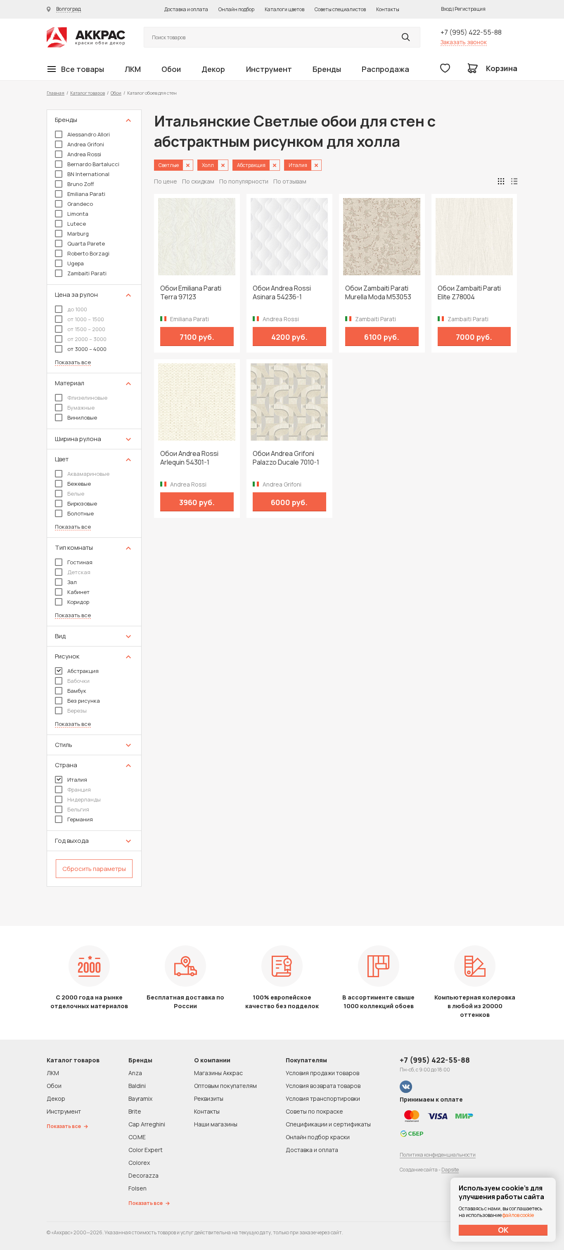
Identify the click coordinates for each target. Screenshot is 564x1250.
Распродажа (385, 69)
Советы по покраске (314, 1111)
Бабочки (78, 681)
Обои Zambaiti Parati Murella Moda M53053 (378, 292)
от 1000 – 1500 (85, 319)
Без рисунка (83, 700)
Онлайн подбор (236, 9)
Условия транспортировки (323, 1098)
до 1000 (77, 309)
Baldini (137, 1086)
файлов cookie (518, 1215)
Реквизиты (208, 1098)
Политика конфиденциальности (438, 1154)
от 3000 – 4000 (87, 349)
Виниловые (82, 417)
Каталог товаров (87, 93)
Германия (80, 819)
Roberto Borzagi (88, 253)
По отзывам (289, 181)
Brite (134, 1111)
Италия (77, 779)
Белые (75, 493)
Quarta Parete (86, 243)
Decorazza (143, 1175)
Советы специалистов (340, 9)
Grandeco (80, 204)
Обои (171, 69)
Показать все (73, 362)
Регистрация (470, 8)
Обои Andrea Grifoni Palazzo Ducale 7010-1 (286, 458)
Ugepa (75, 263)
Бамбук (76, 690)
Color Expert (145, 1150)
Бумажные (81, 407)
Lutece (76, 223)
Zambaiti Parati (87, 273)
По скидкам (198, 181)
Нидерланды (84, 799)
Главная (55, 93)
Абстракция (83, 671)
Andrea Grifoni (85, 144)
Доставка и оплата (186, 9)
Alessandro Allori (88, 134)
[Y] (406, 37)
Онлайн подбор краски (318, 1137)
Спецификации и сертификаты (328, 1124)
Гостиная (79, 562)
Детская (78, 572)
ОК (503, 1230)
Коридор (78, 602)
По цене (165, 181)
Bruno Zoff (80, 184)
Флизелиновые (87, 397)
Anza (135, 1073)
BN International (88, 174)
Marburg (78, 233)
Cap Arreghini (146, 1124)
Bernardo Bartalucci (93, 164)
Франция (79, 789)
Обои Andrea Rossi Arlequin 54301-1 (189, 458)
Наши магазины (215, 1124)
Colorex (139, 1163)
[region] (94, 498)
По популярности (243, 181)
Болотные (80, 513)
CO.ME (137, 1137)
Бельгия (78, 809)
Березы (77, 710)
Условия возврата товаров (323, 1086)
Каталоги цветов (284, 9)
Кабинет (78, 592)
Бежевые (79, 483)
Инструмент (269, 69)
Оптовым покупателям (225, 1086)
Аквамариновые (88, 473)
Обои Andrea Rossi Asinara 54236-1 (282, 292)
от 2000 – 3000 (87, 339)
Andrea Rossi (84, 154)
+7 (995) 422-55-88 (471, 32)
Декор (213, 69)
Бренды (327, 69)
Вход (446, 8)
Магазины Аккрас (218, 1073)
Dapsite (450, 1169)
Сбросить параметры (94, 868)
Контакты (387, 9)
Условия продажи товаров (322, 1073)
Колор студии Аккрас (86, 37)
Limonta (77, 213)
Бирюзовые (82, 503)
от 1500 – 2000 (86, 329)
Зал (72, 582)
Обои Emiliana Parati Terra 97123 (190, 292)
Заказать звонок (464, 42)
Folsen (137, 1188)
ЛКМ (133, 69)
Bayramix (140, 1098)
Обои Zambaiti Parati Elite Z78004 (469, 292)
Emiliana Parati (86, 194)
